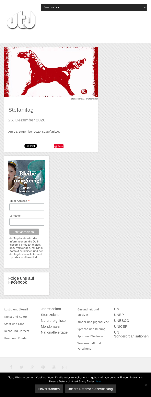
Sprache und (86, 329)
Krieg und (11, 338)
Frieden (23, 338)
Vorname (15, 215)
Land (21, 324)
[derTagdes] (20, 20)
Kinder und (85, 322)
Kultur (23, 316)
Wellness (97, 336)
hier (98, 381)
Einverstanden (49, 389)
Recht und (11, 331)
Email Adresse (19, 201)
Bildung (100, 329)
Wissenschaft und (89, 343)
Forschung (84, 348)
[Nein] (146, 385)
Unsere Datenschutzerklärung (90, 389)
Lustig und (11, 309)
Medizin (82, 315)
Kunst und (11, 316)
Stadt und (11, 324)
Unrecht (24, 331)
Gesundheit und (88, 309)
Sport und (84, 336)
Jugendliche (101, 322)
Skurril (23, 309)
